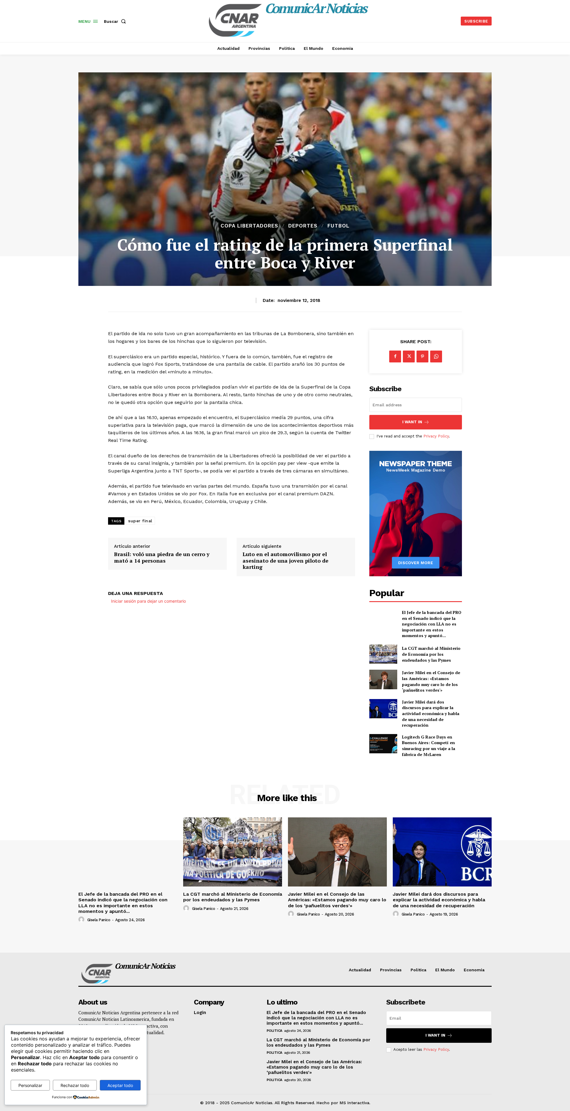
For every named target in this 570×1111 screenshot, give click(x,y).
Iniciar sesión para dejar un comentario (148, 601)
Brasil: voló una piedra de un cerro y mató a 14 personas (162, 557)
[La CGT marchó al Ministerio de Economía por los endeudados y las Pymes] (383, 654)
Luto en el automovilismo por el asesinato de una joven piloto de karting (285, 560)
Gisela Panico (98, 920)
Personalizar (30, 1085)
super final (140, 520)
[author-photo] (82, 919)
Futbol (338, 225)
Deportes (302, 225)
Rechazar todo (75, 1085)
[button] (116, 21)
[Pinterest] (422, 356)
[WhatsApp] (436, 356)
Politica (274, 1031)
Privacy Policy (436, 436)
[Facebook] (395, 356)
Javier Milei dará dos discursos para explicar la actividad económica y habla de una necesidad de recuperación (430, 713)
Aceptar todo (120, 1085)
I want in (412, 422)
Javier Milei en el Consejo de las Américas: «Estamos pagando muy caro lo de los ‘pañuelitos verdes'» (431, 681)
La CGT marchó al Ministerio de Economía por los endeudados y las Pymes (431, 654)
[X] (409, 356)
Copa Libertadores (249, 225)
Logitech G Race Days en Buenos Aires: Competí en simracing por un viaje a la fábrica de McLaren (428, 745)
